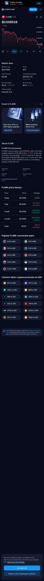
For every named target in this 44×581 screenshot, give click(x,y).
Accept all (22, 568)
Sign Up (33, 9)
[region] (22, 567)
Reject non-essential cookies (22, 574)
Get (39, 3)
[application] (22, 38)
